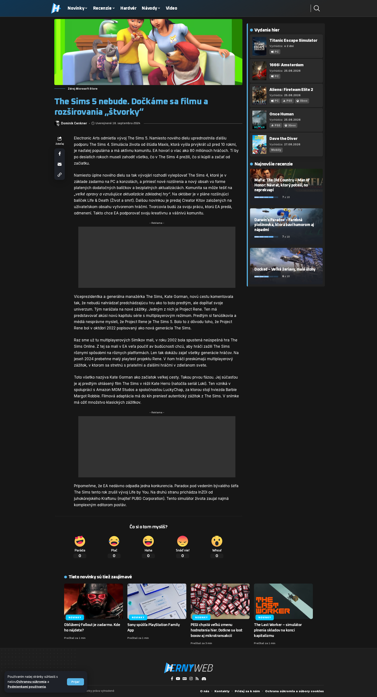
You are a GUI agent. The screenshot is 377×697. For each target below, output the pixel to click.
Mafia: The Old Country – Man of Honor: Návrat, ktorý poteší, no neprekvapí (282, 185)
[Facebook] (172, 679)
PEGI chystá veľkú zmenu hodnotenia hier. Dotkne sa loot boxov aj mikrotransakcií (216, 630)
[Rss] (197, 679)
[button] (75, 681)
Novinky (75, 617)
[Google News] (185, 679)
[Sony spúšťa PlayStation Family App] (156, 601)
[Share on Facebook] (59, 153)
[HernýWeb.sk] (188, 667)
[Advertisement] (156, 257)
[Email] (59, 164)
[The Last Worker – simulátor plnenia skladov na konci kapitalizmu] (283, 601)
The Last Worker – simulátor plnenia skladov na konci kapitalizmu (278, 630)
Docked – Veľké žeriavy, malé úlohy (284, 269)
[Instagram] (191, 679)
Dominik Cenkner (74, 123)
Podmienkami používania (27, 686)
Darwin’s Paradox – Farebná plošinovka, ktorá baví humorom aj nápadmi (284, 225)
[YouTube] (178, 679)
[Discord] (203, 679)
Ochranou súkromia (31, 681)
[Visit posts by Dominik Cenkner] (57, 123)
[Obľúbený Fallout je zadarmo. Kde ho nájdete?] (93, 601)
